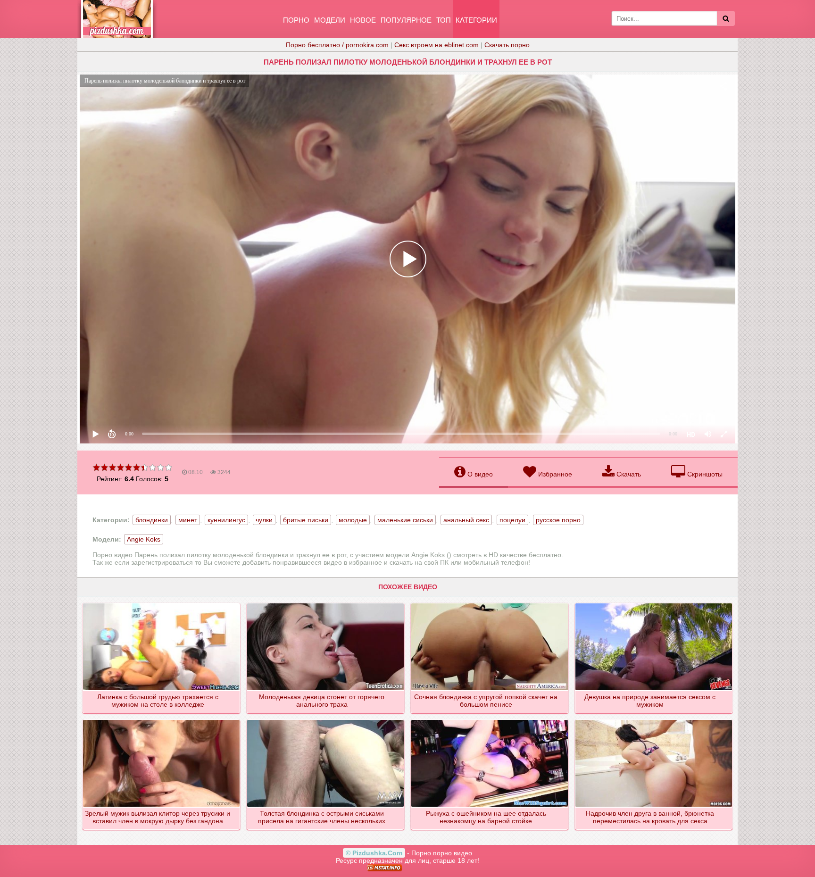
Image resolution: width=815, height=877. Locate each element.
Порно (296, 20)
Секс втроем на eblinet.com (436, 45)
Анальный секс (466, 520)
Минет (187, 520)
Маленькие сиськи (405, 520)
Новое (363, 20)
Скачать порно (507, 45)
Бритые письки (305, 520)
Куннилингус (226, 520)
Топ (443, 20)
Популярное (406, 20)
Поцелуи (512, 520)
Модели (329, 20)
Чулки (264, 520)
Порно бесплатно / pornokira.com (337, 45)
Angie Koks (143, 539)
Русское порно (558, 520)
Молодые (353, 520)
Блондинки (151, 520)
